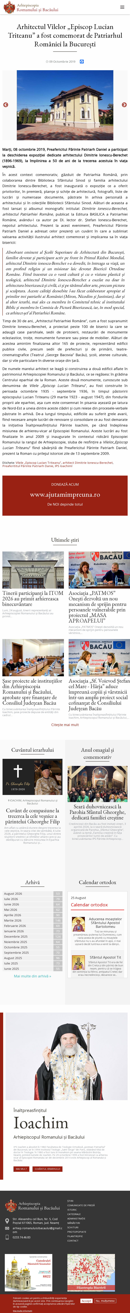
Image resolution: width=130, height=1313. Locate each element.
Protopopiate (76, 1231)
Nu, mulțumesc (105, 1300)
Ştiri (70, 1200)
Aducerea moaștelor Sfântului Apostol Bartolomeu (105, 922)
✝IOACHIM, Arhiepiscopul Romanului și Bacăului (33, 802)
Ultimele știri (65, 539)
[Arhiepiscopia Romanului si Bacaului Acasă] (30, 6)
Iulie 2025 (11, 963)
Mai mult (21, 1168)
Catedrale (74, 1214)
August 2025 (13, 958)
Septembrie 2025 (16, 953)
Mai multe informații (22, 1311)
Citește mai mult (65, 724)
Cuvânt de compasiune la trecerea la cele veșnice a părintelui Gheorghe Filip (32, 816)
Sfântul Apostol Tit (105, 957)
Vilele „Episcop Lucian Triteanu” (38, 463)
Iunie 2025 (11, 969)
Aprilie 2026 (12, 915)
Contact (72, 1240)
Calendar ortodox (89, 905)
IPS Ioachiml (63, 466)
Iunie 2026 (11, 904)
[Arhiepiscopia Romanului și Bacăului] (32, 1205)
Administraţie (76, 1218)
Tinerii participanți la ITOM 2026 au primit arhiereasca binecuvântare (33, 598)
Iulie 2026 (11, 899)
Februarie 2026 (15, 926)
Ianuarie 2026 (14, 931)
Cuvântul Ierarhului (47, 1168)
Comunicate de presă (81, 1205)
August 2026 (13, 894)
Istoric (72, 1209)
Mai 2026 (10, 910)
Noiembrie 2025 (15, 942)
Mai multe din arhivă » (32, 976)
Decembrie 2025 (16, 936)
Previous (5, 105)
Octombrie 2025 (15, 947)
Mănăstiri (73, 1222)
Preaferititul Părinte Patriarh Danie (27, 466)
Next (124, 105)
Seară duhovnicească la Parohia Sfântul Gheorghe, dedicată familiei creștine (97, 812)
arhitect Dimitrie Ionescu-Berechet (88, 463)
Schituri (72, 1227)
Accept (86, 1301)
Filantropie (75, 1236)
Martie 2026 (12, 920)
